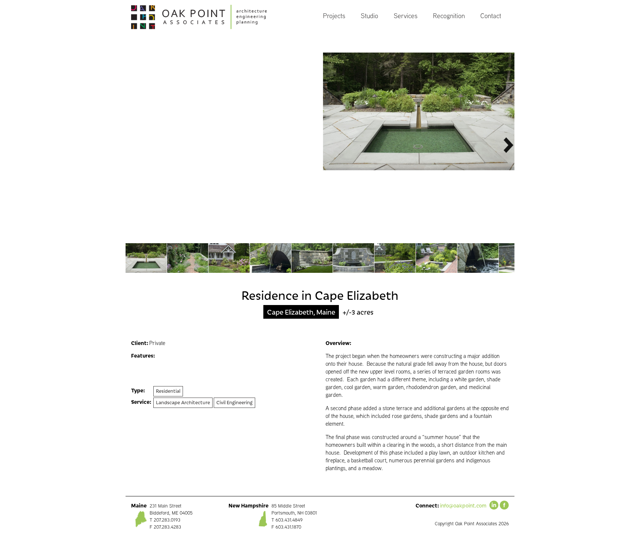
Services (405, 15)
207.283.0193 (167, 519)
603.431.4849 (289, 519)
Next (508, 145)
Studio (369, 15)
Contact (490, 15)
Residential (168, 390)
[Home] (206, 17)
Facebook (504, 505)
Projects (334, 15)
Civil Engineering (234, 402)
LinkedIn (494, 505)
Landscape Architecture (183, 402)
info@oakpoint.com (463, 505)
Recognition (449, 15)
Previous (132, 145)
